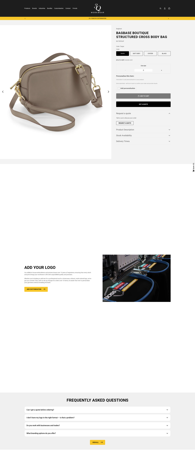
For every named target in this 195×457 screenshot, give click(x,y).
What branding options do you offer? (41, 433)
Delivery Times (123, 141)
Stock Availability (124, 135)
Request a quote (123, 113)
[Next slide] (168, 18)
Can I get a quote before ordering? (40, 410)
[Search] (160, 8)
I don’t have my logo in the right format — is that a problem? (51, 418)
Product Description (125, 129)
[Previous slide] (25, 18)
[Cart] (169, 8)
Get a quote (143, 104)
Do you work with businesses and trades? (43, 425)
